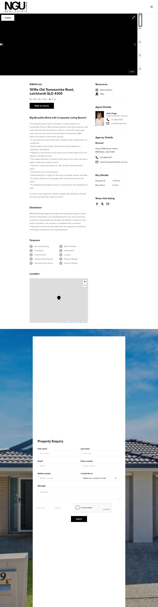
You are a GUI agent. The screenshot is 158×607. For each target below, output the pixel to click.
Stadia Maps (64, 322)
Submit (79, 519)
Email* (40, 461)
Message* (42, 486)
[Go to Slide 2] (140, 33)
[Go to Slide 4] (140, 60)
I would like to (86, 473)
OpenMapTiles (72, 322)
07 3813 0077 (117, 120)
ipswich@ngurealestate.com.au (113, 162)
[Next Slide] (134, 44)
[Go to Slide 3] (140, 47)
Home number (86, 461)
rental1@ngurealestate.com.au (119, 123)
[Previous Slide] (2, 44)
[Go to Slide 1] (140, 20)
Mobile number (44, 473)
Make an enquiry (42, 106)
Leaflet (58, 322)
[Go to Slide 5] (140, 73)
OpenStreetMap (79, 322)
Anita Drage (111, 113)
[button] (68, 44)
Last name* (85, 449)
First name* (42, 449)
